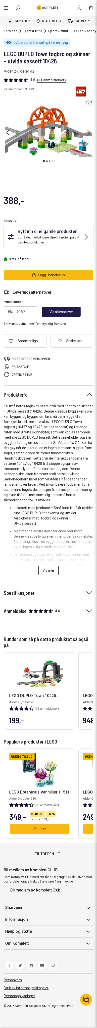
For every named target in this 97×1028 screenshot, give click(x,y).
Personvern (13, 980)
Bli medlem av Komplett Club (35, 890)
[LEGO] (80, 91)
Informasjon (16, 919)
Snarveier (14, 907)
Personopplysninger (19, 996)
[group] (48, 131)
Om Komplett (17, 943)
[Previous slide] (7, 132)
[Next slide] (88, 132)
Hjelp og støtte (18, 931)
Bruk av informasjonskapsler (26, 988)
